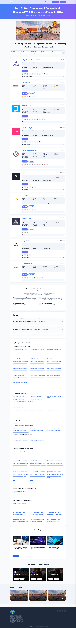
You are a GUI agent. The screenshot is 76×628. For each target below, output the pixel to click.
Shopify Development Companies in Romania (36, 430)
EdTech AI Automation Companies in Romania (37, 355)
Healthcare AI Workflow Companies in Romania (37, 361)
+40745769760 (35, 271)
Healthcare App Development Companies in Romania (55, 469)
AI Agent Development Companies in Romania (37, 349)
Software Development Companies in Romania (19, 503)
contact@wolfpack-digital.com (47, 135)
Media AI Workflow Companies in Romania (53, 375)
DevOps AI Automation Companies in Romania (37, 363)
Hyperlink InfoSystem (29, 60)
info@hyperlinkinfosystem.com (47, 67)
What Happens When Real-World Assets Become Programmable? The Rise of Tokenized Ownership (38, 548)
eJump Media (27, 218)
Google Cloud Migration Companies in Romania (37, 437)
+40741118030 (34, 135)
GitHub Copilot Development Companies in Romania (20, 361)
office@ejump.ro (46, 225)
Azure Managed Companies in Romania (18, 399)
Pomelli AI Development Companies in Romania (20, 380)
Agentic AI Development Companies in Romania (20, 382)
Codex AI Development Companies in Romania (54, 377)
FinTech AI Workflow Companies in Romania (53, 363)
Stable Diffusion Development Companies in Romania (20, 366)
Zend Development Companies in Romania (19, 512)
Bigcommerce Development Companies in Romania (37, 428)
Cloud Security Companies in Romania (53, 414)
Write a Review (48, 1)
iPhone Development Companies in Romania (54, 484)
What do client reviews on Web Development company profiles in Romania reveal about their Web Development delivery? (32, 326)
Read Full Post (16, 551)
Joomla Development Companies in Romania (54, 512)
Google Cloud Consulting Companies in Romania (20, 437)
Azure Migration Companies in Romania (36, 396)
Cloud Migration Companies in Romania (36, 410)
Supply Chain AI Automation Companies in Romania (37, 358)
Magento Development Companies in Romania (19, 430)
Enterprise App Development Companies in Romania (38, 469)
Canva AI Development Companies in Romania (54, 366)
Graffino (25, 173)
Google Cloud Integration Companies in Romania (37, 440)
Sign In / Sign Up (55, 1)
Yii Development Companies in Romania (53, 510)
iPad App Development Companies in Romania (20, 460)
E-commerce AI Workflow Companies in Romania (37, 366)
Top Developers (35, 1)
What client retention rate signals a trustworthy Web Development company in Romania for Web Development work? (31, 329)
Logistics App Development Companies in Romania (37, 476)
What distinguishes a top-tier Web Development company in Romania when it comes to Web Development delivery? (31, 318)
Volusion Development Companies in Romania (54, 430)
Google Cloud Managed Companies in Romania (20, 440)
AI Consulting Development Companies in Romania (55, 351)
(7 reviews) (57, 177)
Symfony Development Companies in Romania (37, 510)
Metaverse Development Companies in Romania (20, 451)
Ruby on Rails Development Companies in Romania (20, 521)
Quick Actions (62, 1)
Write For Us (43, 1)
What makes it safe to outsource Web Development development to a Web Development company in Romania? (30, 321)
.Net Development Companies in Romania (53, 521)
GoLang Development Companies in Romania (19, 517)
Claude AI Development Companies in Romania (37, 351)
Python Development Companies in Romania (19, 519)
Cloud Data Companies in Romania (18, 414)
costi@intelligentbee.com (47, 271)
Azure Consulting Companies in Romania (18, 396)
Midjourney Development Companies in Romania (20, 363)
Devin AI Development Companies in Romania (54, 373)
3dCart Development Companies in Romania (19, 428)
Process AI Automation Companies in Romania (54, 361)
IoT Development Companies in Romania (19, 446)
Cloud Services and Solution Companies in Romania (20, 410)
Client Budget (33, 51)
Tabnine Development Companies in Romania (19, 373)
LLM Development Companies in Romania (19, 355)
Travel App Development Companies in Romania (20, 471)
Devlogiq (25, 195)
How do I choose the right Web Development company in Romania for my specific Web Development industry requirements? (32, 334)
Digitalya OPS (27, 105)
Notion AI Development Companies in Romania (20, 370)
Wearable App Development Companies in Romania (38, 458)
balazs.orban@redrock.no (47, 89)
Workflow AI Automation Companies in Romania (54, 358)
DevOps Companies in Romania (17, 423)
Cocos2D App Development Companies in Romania (55, 465)
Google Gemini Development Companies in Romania (55, 352)
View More (15, 555)
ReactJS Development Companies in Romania (37, 519)
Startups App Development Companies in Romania (20, 469)
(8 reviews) (57, 109)
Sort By (53, 51)
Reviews (42, 51)
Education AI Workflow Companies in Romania (54, 368)
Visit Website (32, 70)
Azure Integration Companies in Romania (36, 399)
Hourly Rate (13, 51)
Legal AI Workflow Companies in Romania (36, 373)
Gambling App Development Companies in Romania (55, 474)
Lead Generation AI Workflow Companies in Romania (38, 380)
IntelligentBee (28, 263)
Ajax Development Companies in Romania (36, 514)
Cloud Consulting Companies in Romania (53, 410)
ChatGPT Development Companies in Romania (20, 349)
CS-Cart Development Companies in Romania (54, 428)
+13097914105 (34, 67)
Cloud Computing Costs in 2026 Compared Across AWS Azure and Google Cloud (55, 548)
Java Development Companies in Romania (36, 517)
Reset (63, 53)
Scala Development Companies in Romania (53, 519)
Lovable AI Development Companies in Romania (54, 380)
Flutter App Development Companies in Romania (54, 458)
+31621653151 (35, 203)
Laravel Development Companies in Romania (19, 510)
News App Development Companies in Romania (37, 474)
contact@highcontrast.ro (47, 248)
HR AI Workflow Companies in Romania (18, 375)
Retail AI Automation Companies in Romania (54, 349)
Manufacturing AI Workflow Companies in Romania (37, 370)
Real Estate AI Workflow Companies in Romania (20, 368)
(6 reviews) (57, 86)
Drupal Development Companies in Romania (36, 512)
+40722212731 (35, 225)
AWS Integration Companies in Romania (18, 389)
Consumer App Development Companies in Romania (20, 474)
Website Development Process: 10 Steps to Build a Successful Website (20, 548)
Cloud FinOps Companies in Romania (18, 417)
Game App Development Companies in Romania (37, 471)
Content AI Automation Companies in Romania (19, 351)
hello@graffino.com (47, 180)
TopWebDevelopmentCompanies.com (39, 626)
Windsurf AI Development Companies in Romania (20, 377)
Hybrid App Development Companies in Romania (20, 458)
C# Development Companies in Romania (36, 521)
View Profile (25, 70)
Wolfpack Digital (28, 128)
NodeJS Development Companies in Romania (54, 517)
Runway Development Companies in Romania (54, 370)
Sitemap (47, 626)
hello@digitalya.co (46, 112)
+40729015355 (35, 248)
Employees (22, 51)
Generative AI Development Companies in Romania (37, 375)
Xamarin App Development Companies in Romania (37, 463)
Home (31, 1)
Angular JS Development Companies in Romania (54, 514)
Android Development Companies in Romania (37, 484)
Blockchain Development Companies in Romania (20, 404)
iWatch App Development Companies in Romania (54, 463)
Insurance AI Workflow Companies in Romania (37, 377)
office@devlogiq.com (47, 203)
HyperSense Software (29, 150)
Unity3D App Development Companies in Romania (20, 463)
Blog (39, 1)
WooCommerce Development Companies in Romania (20, 432)
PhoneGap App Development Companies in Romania (38, 465)
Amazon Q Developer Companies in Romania (54, 389)
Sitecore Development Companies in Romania (19, 514)
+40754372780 (36, 180)
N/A (33, 89)
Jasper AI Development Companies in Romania (37, 368)
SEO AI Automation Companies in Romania (36, 352)
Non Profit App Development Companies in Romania (55, 479)
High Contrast (27, 241)
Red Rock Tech (27, 82)
